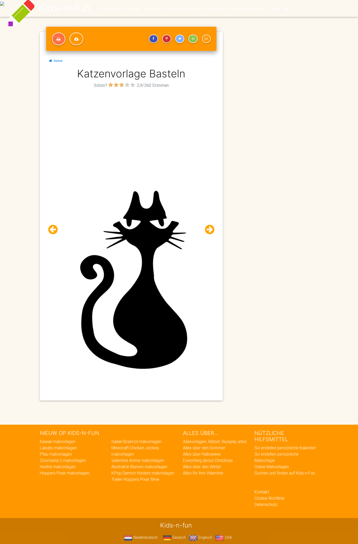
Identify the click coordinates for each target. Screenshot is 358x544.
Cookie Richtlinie (269, 498)
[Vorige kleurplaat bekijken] (55, 229)
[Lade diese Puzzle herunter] (76, 39)
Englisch (204, 537)
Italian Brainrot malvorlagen (136, 441)
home (57, 60)
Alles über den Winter (202, 466)
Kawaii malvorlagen (57, 441)
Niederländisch (145, 537)
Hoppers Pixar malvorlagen (64, 473)
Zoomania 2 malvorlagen (63, 460)
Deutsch (178, 537)
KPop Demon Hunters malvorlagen (142, 473)
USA (228, 537)
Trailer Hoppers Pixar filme (135, 479)
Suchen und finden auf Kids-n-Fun (284, 473)
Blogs (135, 8)
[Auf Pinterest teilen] (166, 39)
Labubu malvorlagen (58, 447)
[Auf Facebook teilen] (153, 39)
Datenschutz (265, 504)
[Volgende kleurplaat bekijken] (207, 229)
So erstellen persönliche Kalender (285, 447)
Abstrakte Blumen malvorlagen (139, 466)
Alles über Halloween (202, 454)
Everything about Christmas (208, 460)
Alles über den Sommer (204, 447)
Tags (274, 8)
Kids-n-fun (64, 8)
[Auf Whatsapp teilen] (192, 39)
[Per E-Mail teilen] (206, 39)
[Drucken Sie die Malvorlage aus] (58, 39)
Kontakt (261, 491)
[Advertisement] (131, 126)
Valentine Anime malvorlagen (137, 460)
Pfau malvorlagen (56, 454)
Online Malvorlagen (271, 466)
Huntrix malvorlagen (58, 466)
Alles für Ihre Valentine (203, 473)
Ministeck (218, 8)
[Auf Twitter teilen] (179, 39)
